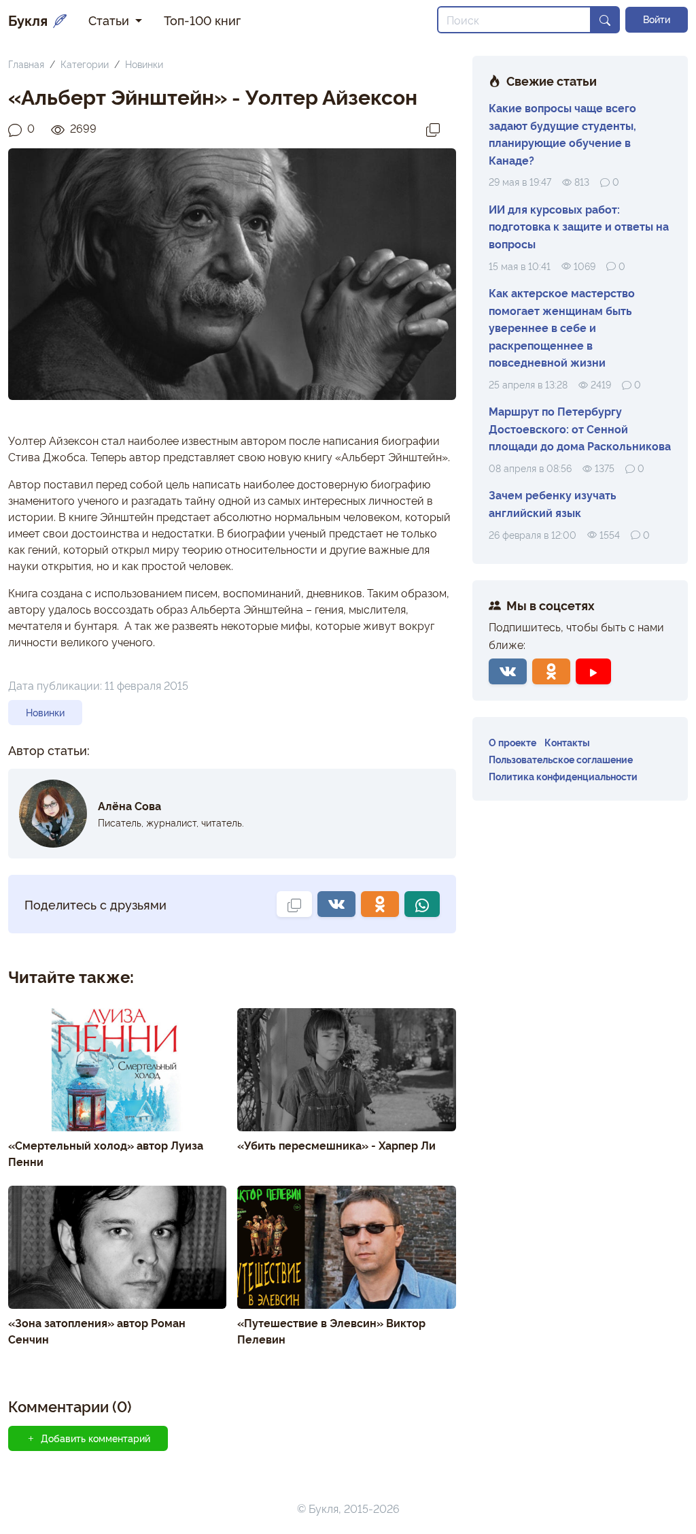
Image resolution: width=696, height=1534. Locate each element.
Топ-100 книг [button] (202, 20)
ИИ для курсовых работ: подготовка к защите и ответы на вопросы (579, 226)
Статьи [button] (110, 20)
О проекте (512, 741)
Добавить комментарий (95, 1438)
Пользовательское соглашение (561, 758)
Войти (656, 19)
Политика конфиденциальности (563, 775)
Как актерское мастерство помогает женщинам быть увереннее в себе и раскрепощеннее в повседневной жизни (562, 327)
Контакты (567, 741)
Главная (26, 63)
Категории (84, 63)
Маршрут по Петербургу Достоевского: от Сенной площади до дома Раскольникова (580, 428)
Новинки (144, 63)
